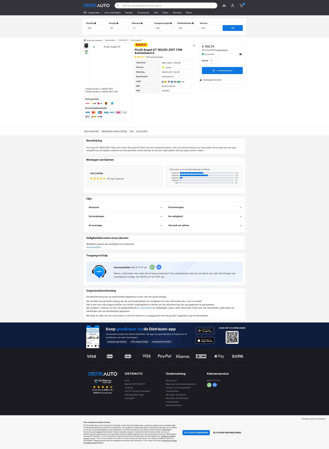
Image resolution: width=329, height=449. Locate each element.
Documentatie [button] (93, 247)
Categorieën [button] (94, 12)
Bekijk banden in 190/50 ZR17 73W (102, 91)
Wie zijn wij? (171, 380)
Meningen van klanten (114, 131)
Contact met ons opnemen (178, 387)
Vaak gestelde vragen (135, 394)
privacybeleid (145, 307)
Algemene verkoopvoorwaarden (180, 384)
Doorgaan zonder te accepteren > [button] (314, 419)
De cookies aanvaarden (196, 433)
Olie (156, 12)
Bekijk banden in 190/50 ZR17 (99, 88)
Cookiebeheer (172, 391)
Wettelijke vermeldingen (177, 398)
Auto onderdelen (112, 12)
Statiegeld (129, 398)
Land (127, 380)
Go (232, 28)
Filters (165, 12)
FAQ (132, 131)
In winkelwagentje (224, 70)
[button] (224, 5)
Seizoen (203, 23)
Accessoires (143, 12)
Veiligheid (141, 131)
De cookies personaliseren (227, 433)
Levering (129, 387)
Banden (129, 12)
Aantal (205, 61)
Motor (189, 12)
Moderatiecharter (174, 405)
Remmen (177, 12)
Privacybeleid (172, 401)
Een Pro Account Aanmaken (137, 391)
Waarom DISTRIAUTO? (135, 384)
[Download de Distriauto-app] (205, 330)
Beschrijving (91, 131)
